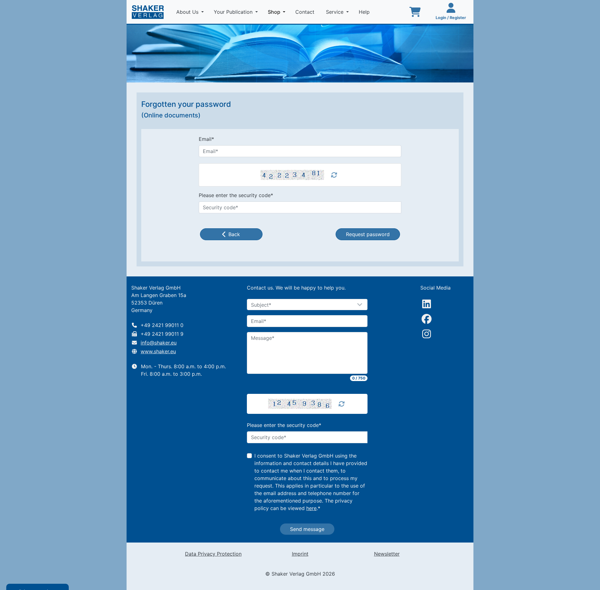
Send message (307, 529)
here (311, 508)
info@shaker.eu (159, 343)
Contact (305, 12)
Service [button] (335, 12)
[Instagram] (426, 334)
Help (365, 12)
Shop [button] (278, 11)
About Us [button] (188, 12)
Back (234, 234)
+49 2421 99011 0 (162, 325)
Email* (206, 139)
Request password (368, 234)
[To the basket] (415, 12)
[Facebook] (426, 319)
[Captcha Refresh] (342, 404)
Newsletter (387, 554)
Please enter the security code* (236, 195)
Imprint (300, 554)
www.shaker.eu (158, 351)
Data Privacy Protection (213, 554)
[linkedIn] (426, 304)
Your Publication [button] (234, 12)
